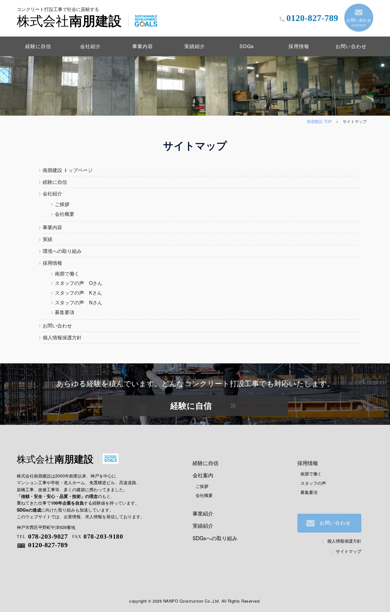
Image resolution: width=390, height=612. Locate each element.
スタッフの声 (313, 483)
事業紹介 (203, 513)
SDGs (246, 46)
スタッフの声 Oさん (78, 282)
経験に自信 (38, 46)
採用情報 (299, 46)
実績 (47, 239)
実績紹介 (194, 46)
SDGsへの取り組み (215, 538)
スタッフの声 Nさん (78, 302)
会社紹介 (90, 46)
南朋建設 (69, 16)
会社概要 (64, 213)
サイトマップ (348, 551)
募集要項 (64, 312)
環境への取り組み (62, 250)
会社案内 (203, 475)
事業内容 (142, 46)
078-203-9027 (42, 536)
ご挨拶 (62, 204)
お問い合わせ (358, 22)
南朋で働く (67, 273)
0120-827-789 (48, 545)
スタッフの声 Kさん (78, 292)
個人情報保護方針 (62, 337)
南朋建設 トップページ (68, 169)
